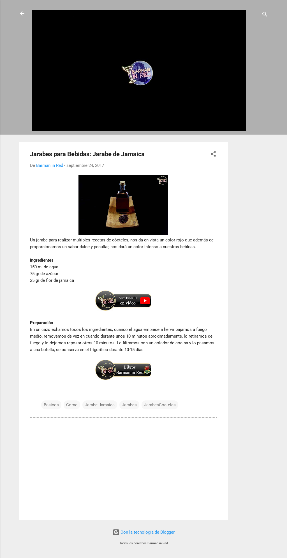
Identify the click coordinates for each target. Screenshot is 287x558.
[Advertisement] (250, 226)
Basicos (51, 404)
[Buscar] (264, 15)
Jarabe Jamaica (100, 404)
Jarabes (129, 404)
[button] (213, 155)
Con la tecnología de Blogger (147, 532)
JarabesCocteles (160, 404)
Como (72, 404)
